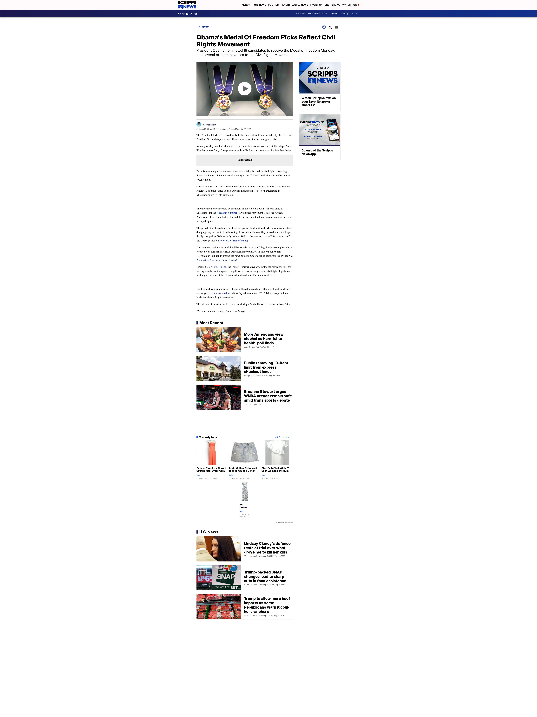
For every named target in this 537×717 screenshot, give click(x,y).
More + (354, 13)
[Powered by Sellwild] (289, 522)
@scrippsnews (196, 14)
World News (300, 4)
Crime (325, 13)
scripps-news (188, 14)
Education (334, 13)
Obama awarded (218, 293)
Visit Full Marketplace (284, 437)
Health (285, 4)
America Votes (314, 13)
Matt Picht (211, 124)
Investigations (319, 4)
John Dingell (219, 266)
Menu (245, 5)
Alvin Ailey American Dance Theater (216, 260)
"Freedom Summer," (228, 212)
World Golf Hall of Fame (233, 240)
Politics (273, 4)
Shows (335, 4)
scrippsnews (180, 14)
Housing (344, 13)
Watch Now (350, 4)
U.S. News (260, 4)
